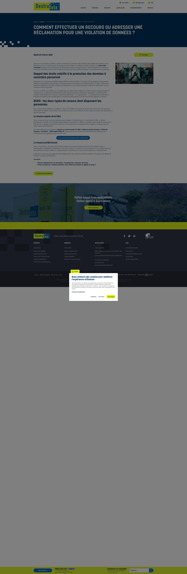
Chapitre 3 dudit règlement (90, 81)
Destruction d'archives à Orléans (68, 281)
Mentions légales (45, 275)
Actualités (125, 3)
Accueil (36, 275)
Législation (120, 8)
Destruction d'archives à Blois (124, 279)
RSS (60, 275)
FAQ (152, 3)
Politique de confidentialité (78, 292)
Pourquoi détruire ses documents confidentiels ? (108, 256)
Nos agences (43, 570)
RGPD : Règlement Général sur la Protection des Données (108, 252)
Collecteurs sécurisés (70, 254)
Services (95, 8)
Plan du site (54, 275)
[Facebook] (124, 236)
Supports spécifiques (40, 259)
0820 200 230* (61, 569)
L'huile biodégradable (132, 259)
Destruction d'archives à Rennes (63, 279)
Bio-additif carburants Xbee (134, 254)
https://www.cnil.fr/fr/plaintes (43, 126)
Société (83, 8)
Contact (150, 8)
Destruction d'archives (40, 254)
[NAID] (149, 236)
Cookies (76, 271)
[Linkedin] (134, 236)
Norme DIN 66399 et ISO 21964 (104, 265)
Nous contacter (93, 208)
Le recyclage (129, 256)
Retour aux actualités (44, 173)
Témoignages (139, 3)
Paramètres (93, 296)
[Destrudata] (44, 236)
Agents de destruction (70, 251)
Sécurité (107, 8)
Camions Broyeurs (69, 256)
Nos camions (129, 251)
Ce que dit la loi (99, 262)
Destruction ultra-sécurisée (42, 256)
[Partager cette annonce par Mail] (146, 55)
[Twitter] (129, 236)
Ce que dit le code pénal (102, 260)
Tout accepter (111, 296)
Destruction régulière (40, 251)
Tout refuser (101, 296)
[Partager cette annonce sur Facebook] (143, 55)
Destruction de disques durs (42, 262)
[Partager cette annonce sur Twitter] (141, 55)
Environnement (136, 8)
